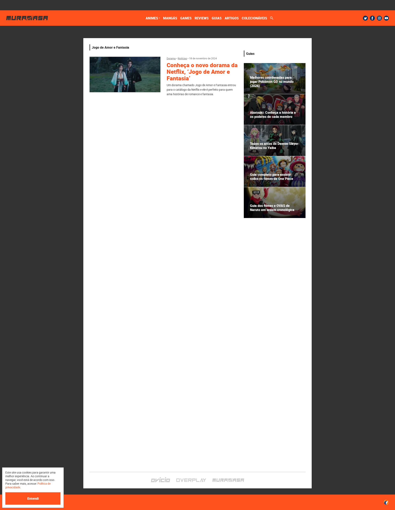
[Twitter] (365, 18)
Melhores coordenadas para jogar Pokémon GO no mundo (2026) (272, 81)
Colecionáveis (254, 18)
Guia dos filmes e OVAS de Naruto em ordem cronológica (272, 208)
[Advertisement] (275, 250)
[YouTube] (386, 18)
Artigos (232, 18)
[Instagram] (379, 18)
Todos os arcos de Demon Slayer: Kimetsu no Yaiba (274, 146)
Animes (152, 18)
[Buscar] (271, 18)
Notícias (182, 58)
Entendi (33, 498)
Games (186, 18)
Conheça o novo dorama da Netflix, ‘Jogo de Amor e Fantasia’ (202, 71)
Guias (217, 18)
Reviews (202, 18)
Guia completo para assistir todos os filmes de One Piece (271, 176)
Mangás (170, 18)
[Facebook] (372, 18)
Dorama (171, 58)
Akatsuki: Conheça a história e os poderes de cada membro (273, 114)
